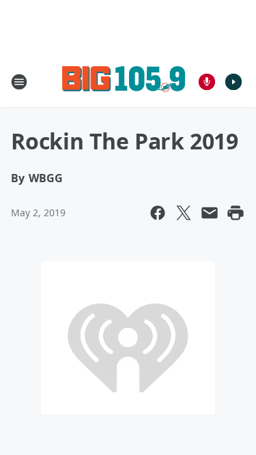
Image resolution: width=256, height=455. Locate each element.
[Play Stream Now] (233, 82)
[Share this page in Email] (209, 212)
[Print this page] (235, 212)
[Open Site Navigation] (19, 82)
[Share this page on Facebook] (157, 212)
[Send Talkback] (207, 82)
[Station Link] (123, 81)
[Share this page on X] (183, 212)
